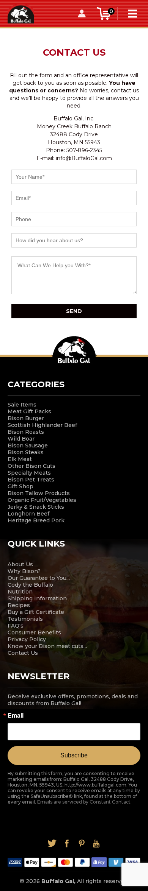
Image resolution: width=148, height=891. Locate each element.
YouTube (96, 843)
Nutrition (20, 591)
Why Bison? (24, 571)
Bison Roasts (26, 431)
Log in (81, 13)
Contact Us (23, 653)
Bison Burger (26, 418)
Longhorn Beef (28, 513)
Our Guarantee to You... (39, 578)
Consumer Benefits (34, 632)
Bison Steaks (26, 452)
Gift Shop (20, 486)
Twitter (51, 843)
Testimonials (25, 618)
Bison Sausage (28, 445)
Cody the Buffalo (30, 584)
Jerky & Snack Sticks (36, 506)
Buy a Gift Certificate (36, 612)
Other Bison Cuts (31, 466)
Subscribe (74, 755)
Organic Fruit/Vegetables (42, 500)
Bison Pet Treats (31, 479)
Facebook (66, 843)
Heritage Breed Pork (36, 520)
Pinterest (81, 843)
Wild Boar (21, 438)
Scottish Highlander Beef (42, 425)
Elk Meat (20, 459)
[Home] (21, 13)
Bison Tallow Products (39, 493)
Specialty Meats (29, 472)
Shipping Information (37, 598)
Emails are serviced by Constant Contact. (84, 802)
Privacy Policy (27, 639)
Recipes (19, 605)
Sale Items (22, 404)
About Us (20, 564)
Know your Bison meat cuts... (47, 646)
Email (16, 715)
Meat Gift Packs (29, 411)
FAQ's (16, 625)
